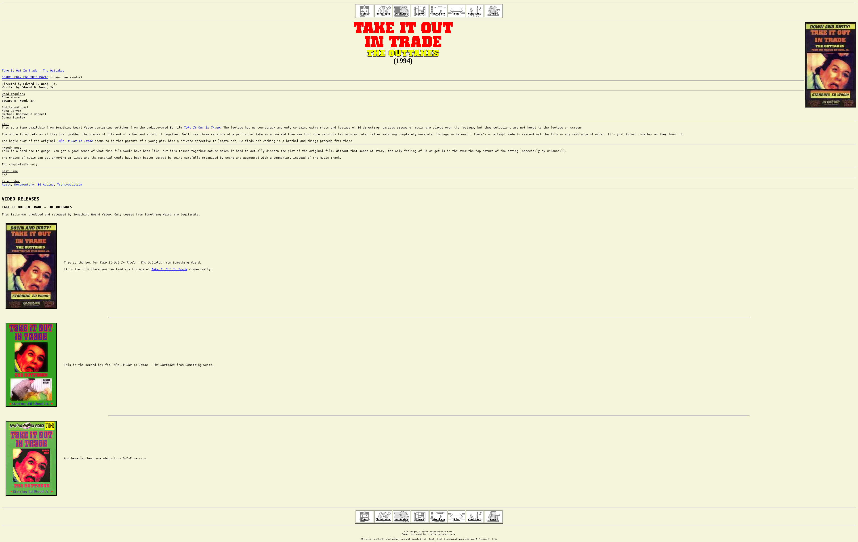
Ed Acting (46, 184)
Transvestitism (69, 184)
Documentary (24, 184)
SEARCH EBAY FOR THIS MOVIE (25, 77)
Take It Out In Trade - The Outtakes (33, 70)
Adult (6, 184)
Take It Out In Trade (202, 127)
